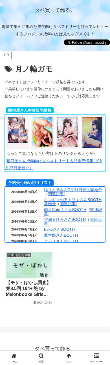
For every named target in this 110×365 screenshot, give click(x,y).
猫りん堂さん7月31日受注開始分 (73, 190)
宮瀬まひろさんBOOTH (65, 219)
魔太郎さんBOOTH (61, 235)
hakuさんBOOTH (59, 229)
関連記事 (56, 194)
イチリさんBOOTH (61, 241)
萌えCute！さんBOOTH (65, 209)
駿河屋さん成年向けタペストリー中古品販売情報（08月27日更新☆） (53, 164)
